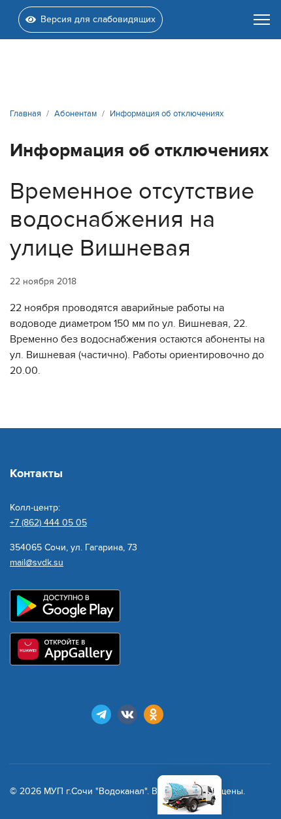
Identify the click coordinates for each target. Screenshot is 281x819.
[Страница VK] (127, 714)
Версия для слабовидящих (98, 19)
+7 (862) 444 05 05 (48, 522)
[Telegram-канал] (101, 714)
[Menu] (262, 19)
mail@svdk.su (36, 562)
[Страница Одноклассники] (153, 714)
